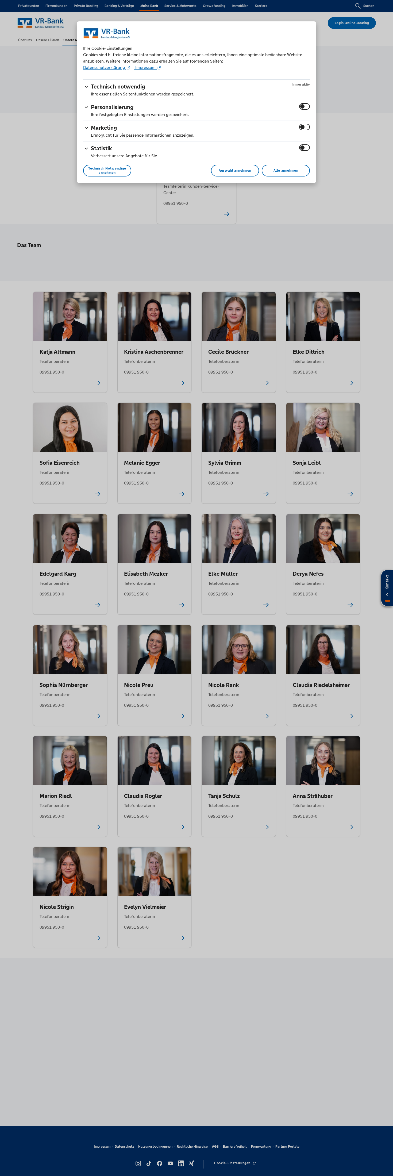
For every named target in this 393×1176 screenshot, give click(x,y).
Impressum (145, 67)
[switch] (304, 106)
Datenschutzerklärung (104, 67)
